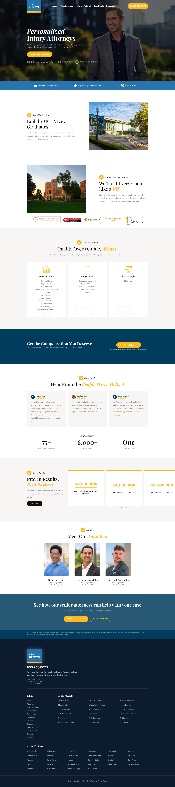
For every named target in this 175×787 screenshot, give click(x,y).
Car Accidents (46, 281)
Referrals (30, 720)
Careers (30, 737)
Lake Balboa (51, 755)
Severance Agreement (87, 281)
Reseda (70, 760)
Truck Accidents (46, 287)
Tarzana (50, 764)
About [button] (55, 6)
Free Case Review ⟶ (76, 618)
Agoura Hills (31, 751)
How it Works (32, 710)
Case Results (99, 6)
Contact (30, 734)
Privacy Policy (102, 781)
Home (29, 700)
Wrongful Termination (87, 287)
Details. (66, 635)
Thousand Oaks (73, 764)
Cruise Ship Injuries (46, 306)
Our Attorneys (32, 724)
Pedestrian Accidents (66, 713)
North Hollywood (94, 755)
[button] (121, 508)
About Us (30, 704)
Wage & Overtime (87, 284)
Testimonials (31, 714)
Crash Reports (32, 730)
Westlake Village (73, 768)
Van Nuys (30, 768)
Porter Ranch (52, 760)
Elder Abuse (128, 284)
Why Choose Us (33, 707)
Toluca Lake (92, 764)
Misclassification (87, 289)
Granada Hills (32, 755)
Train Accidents (46, 298)
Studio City (112, 760)
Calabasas (51, 751)
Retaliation (87, 292)
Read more (75, 415)
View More (34, 503)
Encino (130, 751)
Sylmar (29, 764)
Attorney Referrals (84, 6)
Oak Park (131, 755)
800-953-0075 (139, 6)
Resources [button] (110, 6)
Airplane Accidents (46, 301)
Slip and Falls (46, 284)
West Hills (51, 768)
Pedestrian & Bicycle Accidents (46, 289)
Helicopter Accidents (46, 309)
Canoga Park (92, 751)
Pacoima (30, 760)
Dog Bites (46, 292)
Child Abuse (128, 281)
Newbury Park (72, 755)
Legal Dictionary (33, 727)
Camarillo (71, 751)
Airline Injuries (46, 304)
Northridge (112, 755)
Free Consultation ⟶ (128, 345)
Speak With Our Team (40, 54)
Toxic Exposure (46, 295)
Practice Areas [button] (67, 6)
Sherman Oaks (93, 760)
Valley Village (133, 764)
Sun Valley (132, 760)
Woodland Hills (94, 768)
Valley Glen (112, 764)
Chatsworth (112, 751)
